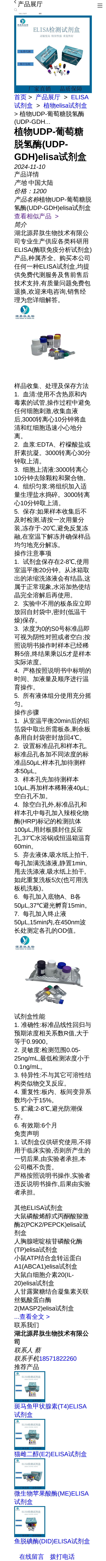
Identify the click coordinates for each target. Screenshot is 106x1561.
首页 (20, 97)
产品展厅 (48, 97)
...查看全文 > (32, 1316)
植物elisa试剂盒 (65, 105)
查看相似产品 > (36, 216)
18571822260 (58, 1358)
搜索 (40, 13)
